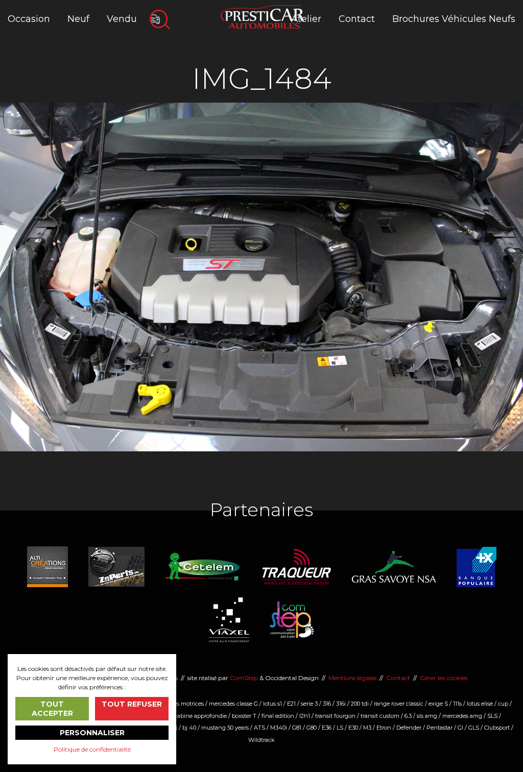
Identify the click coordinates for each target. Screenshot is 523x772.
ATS (259, 727)
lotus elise (480, 703)
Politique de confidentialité (92, 749)
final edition (278, 715)
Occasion (29, 19)
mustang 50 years (225, 727)
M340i (278, 727)
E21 (291, 703)
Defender (408, 727)
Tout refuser (132, 704)
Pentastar (439, 727)
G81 (296, 727)
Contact (357, 19)
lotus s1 (272, 703)
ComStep (244, 678)
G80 (311, 727)
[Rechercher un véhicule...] (160, 19)
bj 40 (189, 727)
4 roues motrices (181, 703)
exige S (438, 703)
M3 (367, 727)
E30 (353, 727)
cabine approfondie (200, 715)
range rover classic (398, 703)
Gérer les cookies (443, 678)
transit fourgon (335, 715)
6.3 (408, 715)
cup (503, 703)
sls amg (427, 715)
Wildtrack (261, 739)
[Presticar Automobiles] (262, 16)
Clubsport (497, 727)
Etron (383, 727)
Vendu (122, 19)
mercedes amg (462, 715)
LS (340, 727)
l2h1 (304, 715)
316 (327, 703)
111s (457, 703)
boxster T (244, 715)
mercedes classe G (233, 703)
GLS (473, 727)
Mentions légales (352, 678)
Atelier (306, 19)
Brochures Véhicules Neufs (453, 19)
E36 (326, 727)
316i (341, 703)
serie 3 (309, 703)
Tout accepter (52, 708)
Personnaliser (92, 732)
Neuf (78, 19)
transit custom (380, 715)
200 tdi (360, 703)
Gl (460, 727)
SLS (492, 715)
